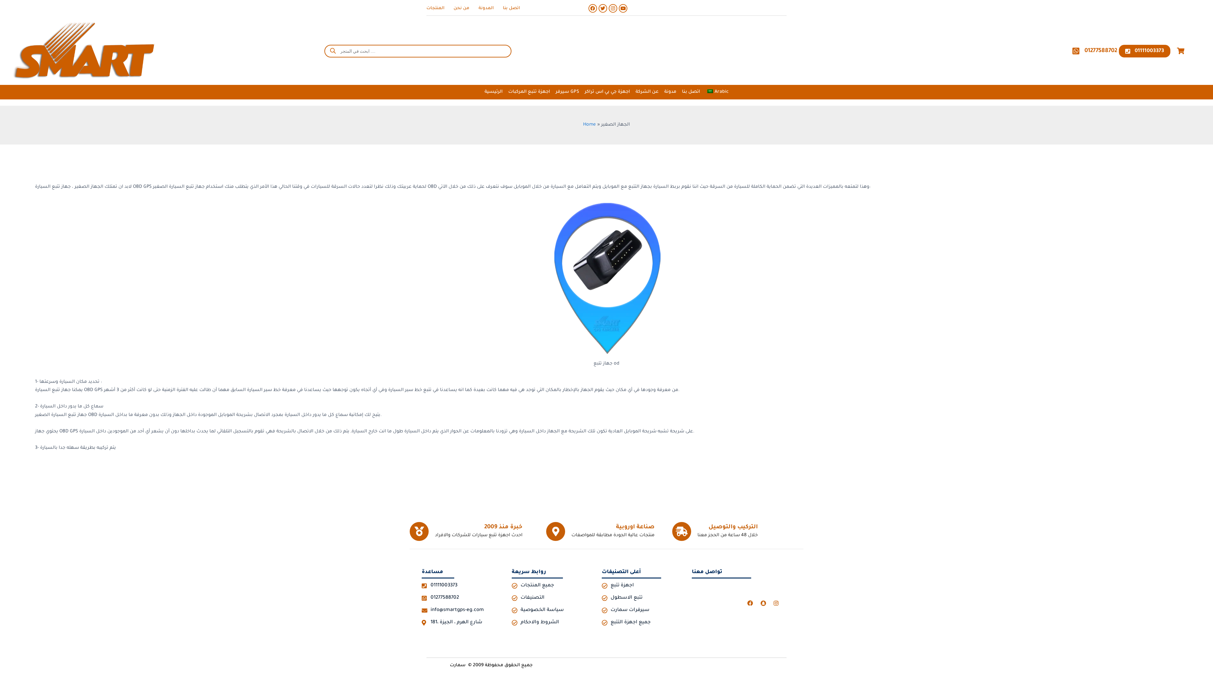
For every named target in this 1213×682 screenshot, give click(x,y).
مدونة (670, 92)
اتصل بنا (691, 92)
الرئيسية (494, 92)
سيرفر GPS (567, 92)
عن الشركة (647, 92)
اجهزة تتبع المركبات (529, 92)
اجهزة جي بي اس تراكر (607, 92)
